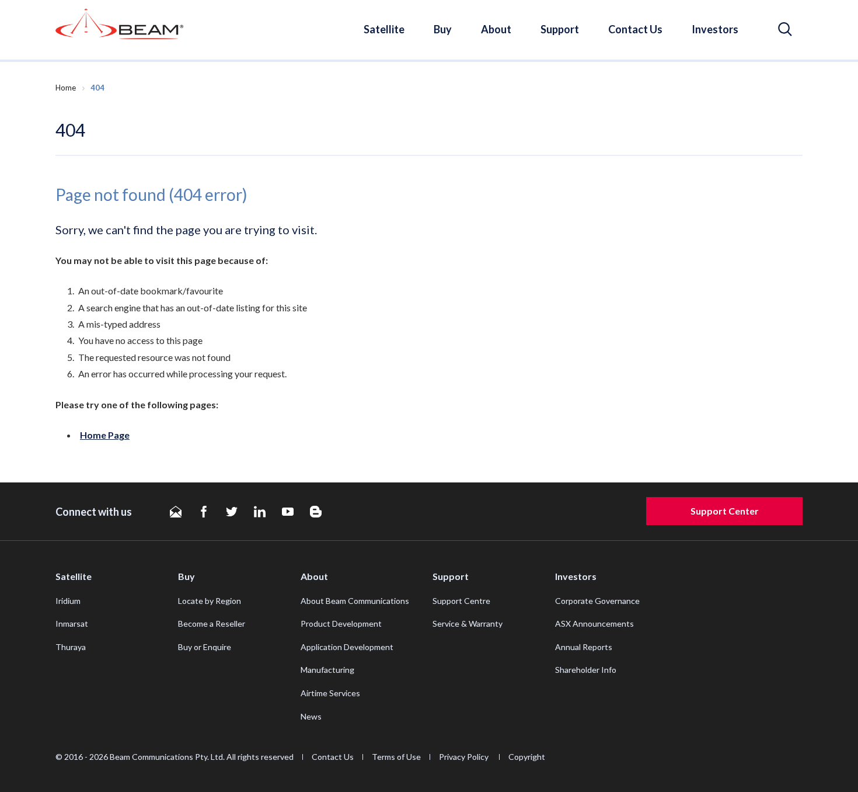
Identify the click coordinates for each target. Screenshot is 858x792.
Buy (443, 29)
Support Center (724, 510)
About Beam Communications (355, 601)
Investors (715, 29)
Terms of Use (396, 757)
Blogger (316, 511)
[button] (785, 29)
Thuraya (70, 647)
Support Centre (461, 601)
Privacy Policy (464, 757)
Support (559, 29)
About (496, 29)
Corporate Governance (597, 601)
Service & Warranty (468, 623)
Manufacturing (327, 670)
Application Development (347, 647)
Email (176, 511)
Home (65, 87)
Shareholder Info (585, 670)
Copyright (526, 757)
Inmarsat (71, 623)
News (311, 716)
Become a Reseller (211, 623)
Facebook (204, 511)
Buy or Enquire (204, 647)
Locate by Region (209, 601)
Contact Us (635, 29)
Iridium (68, 601)
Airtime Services (330, 693)
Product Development (341, 623)
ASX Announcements (594, 623)
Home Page (105, 434)
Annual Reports (583, 647)
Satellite (384, 29)
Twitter (232, 511)
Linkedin (260, 511)
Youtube (288, 511)
